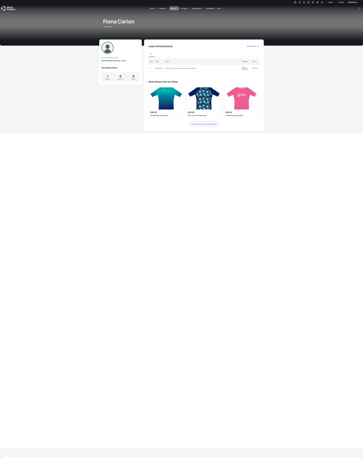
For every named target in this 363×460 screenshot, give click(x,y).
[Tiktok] (317, 3)
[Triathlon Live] (353, 2)
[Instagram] (295, 3)
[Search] (359, 8)
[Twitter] (304, 2)
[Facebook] (300, 3)
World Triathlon (8, 8)
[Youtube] (308, 2)
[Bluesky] (322, 3)
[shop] (166, 102)
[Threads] (313, 3)
